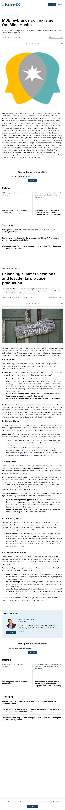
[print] (62, 43)
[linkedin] (29, 43)
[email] (38, 43)
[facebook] (26, 43)
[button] (3, 5)
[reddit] (35, 43)
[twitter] (32, 43)
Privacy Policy (57, 801)
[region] (32, 804)
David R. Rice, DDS (8, 297)
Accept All (32, 806)
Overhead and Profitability (11, 15)
